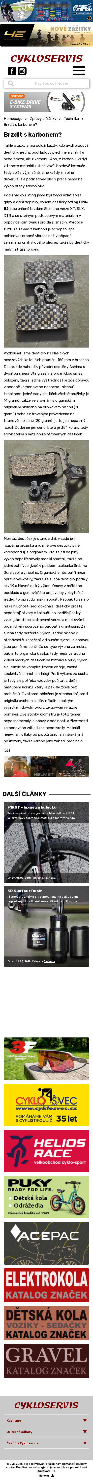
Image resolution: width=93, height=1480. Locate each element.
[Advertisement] (35, 1001)
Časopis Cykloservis (22, 1443)
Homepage (13, 118)
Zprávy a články (43, 118)
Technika (71, 118)
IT (54, 1471)
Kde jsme (14, 1420)
